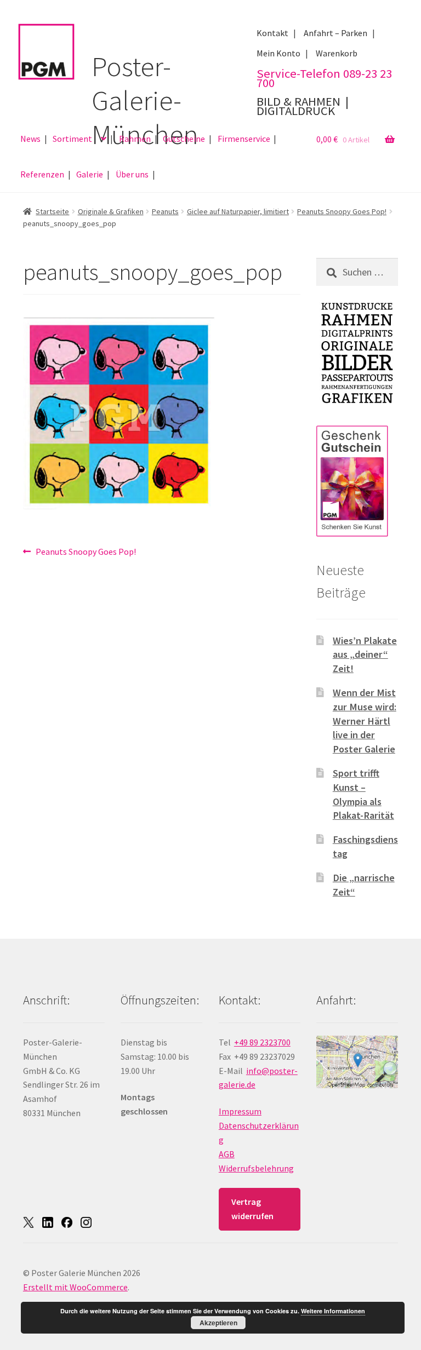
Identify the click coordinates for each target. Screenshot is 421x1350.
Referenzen (42, 174)
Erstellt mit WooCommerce (75, 1287)
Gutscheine (184, 138)
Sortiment (72, 138)
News (30, 138)
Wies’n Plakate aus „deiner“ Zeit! (365, 654)
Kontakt (272, 32)
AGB (227, 1153)
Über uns (132, 174)
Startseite (52, 211)
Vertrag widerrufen (252, 1208)
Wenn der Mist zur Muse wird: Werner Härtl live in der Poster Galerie (364, 720)
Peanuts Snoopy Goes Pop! (341, 211)
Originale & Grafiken (111, 211)
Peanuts (165, 211)
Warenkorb (336, 53)
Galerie (89, 174)
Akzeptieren (218, 1323)
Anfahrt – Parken (335, 32)
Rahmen (135, 138)
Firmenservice (244, 138)
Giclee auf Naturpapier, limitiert (238, 211)
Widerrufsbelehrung (256, 1168)
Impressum (240, 1111)
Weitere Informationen (333, 1311)
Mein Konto (278, 53)
